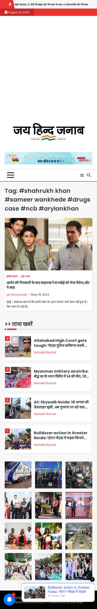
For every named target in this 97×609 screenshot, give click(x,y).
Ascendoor (35, 602)
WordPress (74, 602)
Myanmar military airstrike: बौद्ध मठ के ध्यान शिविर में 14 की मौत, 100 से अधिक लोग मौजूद (61, 376)
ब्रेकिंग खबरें (12, 276)
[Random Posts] (81, 175)
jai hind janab (17, 295)
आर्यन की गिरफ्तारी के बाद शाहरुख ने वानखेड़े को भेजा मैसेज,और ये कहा (48, 285)
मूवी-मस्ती (25, 276)
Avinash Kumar (45, 352)
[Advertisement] (48, 72)
